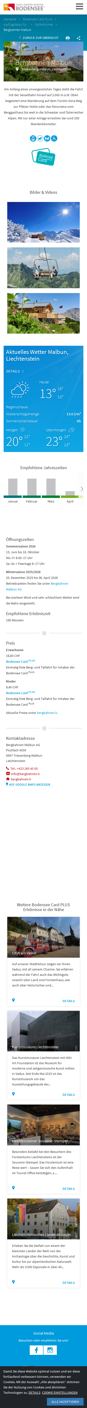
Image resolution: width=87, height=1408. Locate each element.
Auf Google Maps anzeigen (29, 785)
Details (13, 371)
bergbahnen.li (47, 713)
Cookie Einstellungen (60, 1392)
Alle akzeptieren (65, 1402)
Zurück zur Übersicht (40, 38)
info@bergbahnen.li (25, 774)
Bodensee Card (20, 661)
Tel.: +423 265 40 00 (24, 768)
